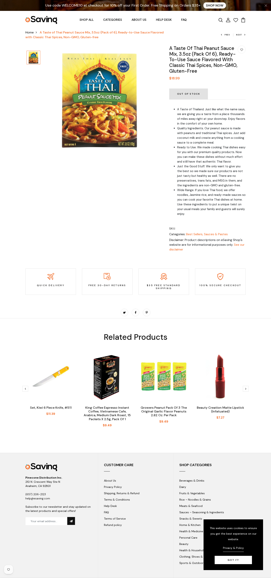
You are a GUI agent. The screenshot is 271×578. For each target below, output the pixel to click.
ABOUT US (139, 20)
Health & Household (192, 550)
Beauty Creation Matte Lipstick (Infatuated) (220, 409)
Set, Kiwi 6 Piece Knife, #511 (51, 408)
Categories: (177, 234)
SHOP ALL (87, 20)
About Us (110, 480)
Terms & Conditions (117, 499)
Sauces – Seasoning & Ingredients (201, 512)
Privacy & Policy (233, 548)
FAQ (184, 20)
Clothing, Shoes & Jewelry (196, 556)
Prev (227, 35)
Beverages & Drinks (191, 480)
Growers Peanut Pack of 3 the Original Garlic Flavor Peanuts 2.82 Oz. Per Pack (164, 411)
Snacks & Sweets (190, 518)
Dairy (182, 487)
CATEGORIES (112, 20)
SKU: (172, 228)
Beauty (183, 544)
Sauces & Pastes (216, 234)
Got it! (233, 560)
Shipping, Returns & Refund (121, 493)
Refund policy (113, 525)
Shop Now (214, 5)
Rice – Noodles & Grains (195, 499)
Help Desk (110, 506)
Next (239, 35)
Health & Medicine (191, 531)
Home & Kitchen (190, 525)
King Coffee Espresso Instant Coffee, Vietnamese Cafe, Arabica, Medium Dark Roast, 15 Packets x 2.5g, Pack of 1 (107, 413)
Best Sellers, (195, 234)
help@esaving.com (37, 498)
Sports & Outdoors (192, 563)
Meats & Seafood (191, 506)
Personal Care (188, 537)
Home (29, 32)
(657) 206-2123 (35, 494)
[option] (33, 58)
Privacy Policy (113, 487)
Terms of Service (115, 518)
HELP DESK (164, 20)
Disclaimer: (176, 240)
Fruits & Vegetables (192, 493)
